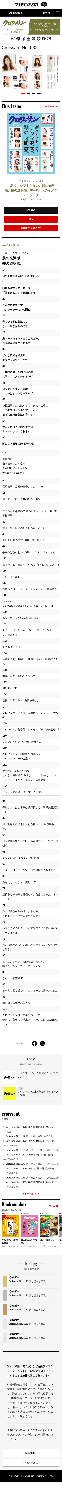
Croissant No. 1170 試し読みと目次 (32, 1163)
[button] (23, 93)
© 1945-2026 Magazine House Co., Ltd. (31, 1476)
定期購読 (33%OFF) (31, 228)
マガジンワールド (31, 4)
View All (54, 1206)
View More (29, 1193)
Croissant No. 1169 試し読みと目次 (32, 1177)
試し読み (31, 210)
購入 (31, 219)
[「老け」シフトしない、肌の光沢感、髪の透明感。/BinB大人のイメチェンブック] (31, 143)
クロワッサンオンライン (44, 30)
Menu (46, 12)
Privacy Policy (30, 1462)
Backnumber (51, 106)
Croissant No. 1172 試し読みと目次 (29, 1136)
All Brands (15, 12)
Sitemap (30, 1453)
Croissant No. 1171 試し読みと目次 (32, 1150)
